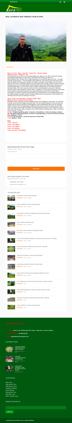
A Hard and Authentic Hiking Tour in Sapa (29, 264)
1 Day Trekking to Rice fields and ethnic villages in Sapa (34, 281)
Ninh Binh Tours (10, 394)
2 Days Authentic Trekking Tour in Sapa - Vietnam (32, 246)
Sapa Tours (9, 382)
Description (10, 67)
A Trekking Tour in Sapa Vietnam (27, 195)
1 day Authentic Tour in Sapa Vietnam (28, 305)
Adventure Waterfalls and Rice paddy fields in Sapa (33, 289)
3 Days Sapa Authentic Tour (25, 222)
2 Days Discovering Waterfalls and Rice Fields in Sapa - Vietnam (37, 238)
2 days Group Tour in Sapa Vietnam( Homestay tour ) (33, 273)
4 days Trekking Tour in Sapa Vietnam (28, 204)
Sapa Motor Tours (11, 384)
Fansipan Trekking (11, 388)
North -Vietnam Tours (12, 396)
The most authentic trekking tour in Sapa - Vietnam (33, 298)
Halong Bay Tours (11, 392)
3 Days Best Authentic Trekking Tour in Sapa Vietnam (33, 213)
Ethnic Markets (10, 390)
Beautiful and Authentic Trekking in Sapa (30, 230)
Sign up (10, 411)
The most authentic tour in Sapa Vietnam (29, 255)
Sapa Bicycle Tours (11, 386)
